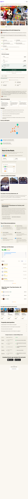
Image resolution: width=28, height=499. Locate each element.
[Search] (25, 1)
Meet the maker (5, 96)
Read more (2, 37)
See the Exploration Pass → (4, 78)
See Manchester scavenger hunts (6, 218)
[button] (14, 13)
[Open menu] (26, 1)
